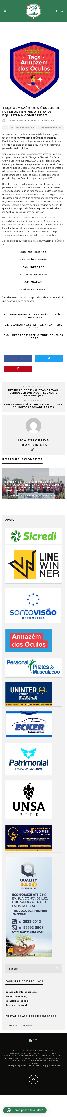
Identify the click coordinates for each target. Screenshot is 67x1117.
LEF (11, 127)
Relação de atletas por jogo (21, 992)
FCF (5, 127)
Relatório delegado (16, 1001)
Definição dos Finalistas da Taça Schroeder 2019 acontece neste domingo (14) (33, 393)
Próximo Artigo (34, 401)
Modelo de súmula (15, 996)
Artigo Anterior (33, 386)
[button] (25, 1110)
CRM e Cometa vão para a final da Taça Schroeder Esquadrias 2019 (33, 406)
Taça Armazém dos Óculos (50, 127)
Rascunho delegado (16, 1005)
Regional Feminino (25, 127)
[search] (57, 968)
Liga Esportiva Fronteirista (23, 121)
